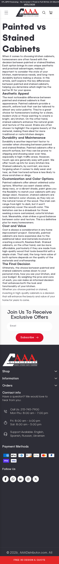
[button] (6, 12)
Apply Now (29, 5)
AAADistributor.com (33, 552)
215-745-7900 (29, 409)
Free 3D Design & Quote (29, 560)
